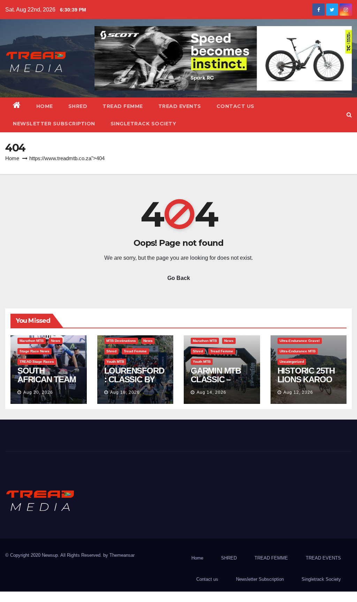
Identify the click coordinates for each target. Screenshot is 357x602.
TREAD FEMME (122, 106)
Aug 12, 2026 (298, 392)
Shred (111, 351)
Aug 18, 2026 (125, 392)
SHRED (78, 106)
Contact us (236, 106)
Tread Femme (135, 351)
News (55, 341)
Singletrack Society (143, 123)
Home (44, 106)
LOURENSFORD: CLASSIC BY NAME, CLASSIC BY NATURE (134, 383)
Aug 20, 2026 (38, 392)
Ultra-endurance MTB (298, 351)
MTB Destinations (121, 341)
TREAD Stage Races (37, 361)
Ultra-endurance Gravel (300, 341)
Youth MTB (115, 361)
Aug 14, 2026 (211, 392)
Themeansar (122, 555)
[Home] (17, 106)
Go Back (178, 278)
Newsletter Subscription (54, 123)
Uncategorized (292, 361)
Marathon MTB (32, 341)
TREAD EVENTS (179, 106)
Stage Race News (35, 351)
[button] (349, 115)
